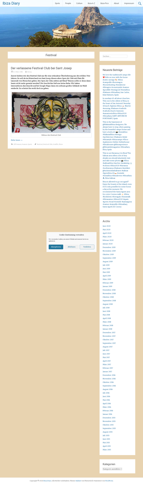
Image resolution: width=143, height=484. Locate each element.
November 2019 (109, 251)
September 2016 (109, 386)
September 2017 (109, 343)
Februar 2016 (108, 411)
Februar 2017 (108, 368)
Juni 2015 (106, 439)
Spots (57, 3)
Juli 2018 (106, 308)
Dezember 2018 (109, 290)
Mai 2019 (106, 272)
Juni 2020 (107, 226)
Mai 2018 (106, 315)
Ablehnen (71, 247)
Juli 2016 (106, 393)
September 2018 (109, 301)
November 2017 (109, 336)
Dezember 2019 (109, 247)
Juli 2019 (106, 265)
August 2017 (108, 347)
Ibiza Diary (11, 3)
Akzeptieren (56, 247)
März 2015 (107, 450)
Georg (29, 72)
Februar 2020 (108, 240)
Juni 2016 (106, 396)
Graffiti (55, 144)
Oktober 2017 (108, 340)
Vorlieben (87, 247)
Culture (79, 3)
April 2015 (107, 446)
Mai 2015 (106, 443)
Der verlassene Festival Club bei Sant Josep (41, 68)
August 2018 (108, 304)
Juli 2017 (106, 350)
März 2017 (107, 364)
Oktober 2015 (108, 425)
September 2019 (109, 258)
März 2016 (107, 407)
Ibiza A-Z (91, 3)
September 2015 (109, 428)
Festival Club (47, 144)
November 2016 (109, 379)
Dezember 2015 (109, 418)
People (68, 3)
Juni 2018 (106, 311)
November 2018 (109, 293)
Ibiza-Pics (104, 3)
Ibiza (61, 144)
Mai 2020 (106, 230)
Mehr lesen (16, 140)
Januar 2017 (107, 372)
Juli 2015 (106, 435)
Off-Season (17, 144)
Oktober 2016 (108, 382)
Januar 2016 (107, 414)
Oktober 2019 (108, 254)
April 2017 (107, 361)
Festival (40, 144)
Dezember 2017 (109, 332)
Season (24, 144)
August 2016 (108, 389)
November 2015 (109, 421)
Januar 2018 (107, 329)
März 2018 (107, 322)
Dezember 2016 (109, 375)
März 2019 (107, 279)
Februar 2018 (108, 325)
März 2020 (107, 237)
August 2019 (108, 261)
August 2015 (108, 432)
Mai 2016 (106, 400)
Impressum (129, 3)
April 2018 (107, 318)
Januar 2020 (108, 244)
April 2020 (107, 233)
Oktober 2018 (108, 297)
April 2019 (107, 276)
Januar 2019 (107, 286)
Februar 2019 (108, 283)
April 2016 (107, 403)
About (116, 3)
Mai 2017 (106, 357)
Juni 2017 (106, 354)
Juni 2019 (106, 269)
